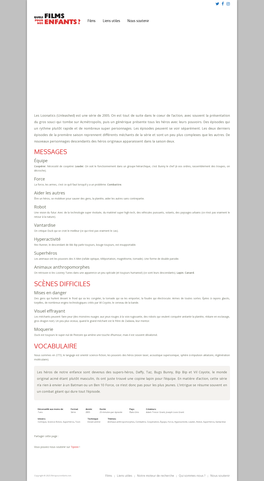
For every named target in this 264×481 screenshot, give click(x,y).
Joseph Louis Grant (175, 412)
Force (177, 89)
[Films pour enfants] (57, 23)
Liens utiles (111, 20)
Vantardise (99, 93)
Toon (144, 97)
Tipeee (75, 447)
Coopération (151, 89)
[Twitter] (217, 3)
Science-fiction (110, 97)
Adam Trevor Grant (155, 412)
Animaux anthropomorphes (104, 89)
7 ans (114, 82)
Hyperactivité (192, 89)
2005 (86, 79)
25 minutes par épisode (99, 86)
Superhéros (81, 93)
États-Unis (134, 412)
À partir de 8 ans (86, 73)
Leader (209, 89)
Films (91, 20)
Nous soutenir (138, 20)
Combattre (132, 89)
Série (73, 412)
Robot (219, 89)
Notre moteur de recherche (155, 475)
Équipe (166, 89)
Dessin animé (93, 421)
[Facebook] (223, 3)
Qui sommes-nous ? (192, 475)
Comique (92, 97)
